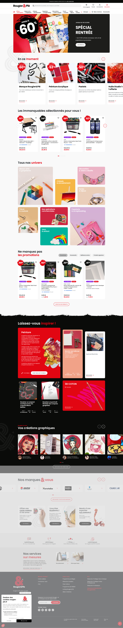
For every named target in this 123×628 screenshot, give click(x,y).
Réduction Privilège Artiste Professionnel (94, 582)
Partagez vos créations (61, 467)
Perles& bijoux (82, 190)
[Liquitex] (50, 488)
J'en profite (80, 44)
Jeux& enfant (45, 230)
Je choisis (26, 523)
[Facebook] (39, 610)
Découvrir (22, 101)
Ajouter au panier (29, 149)
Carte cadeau (42, 579)
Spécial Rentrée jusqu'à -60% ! (61, 1)
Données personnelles (84, 620)
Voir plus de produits (61, 304)
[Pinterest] (46, 610)
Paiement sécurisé (96, 620)
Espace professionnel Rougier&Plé (94, 589)
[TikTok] (53, 610)
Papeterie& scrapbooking (79, 210)
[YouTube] (42, 610)
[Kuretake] (28, 488)
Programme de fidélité (69, 587)
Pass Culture (66, 584)
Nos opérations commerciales (48, 210)
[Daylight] (73, 488)
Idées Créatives (67, 592)
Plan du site (106, 620)
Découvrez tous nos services (31, 568)
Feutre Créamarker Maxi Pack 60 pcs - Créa (28, 286)
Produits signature (99, 255)
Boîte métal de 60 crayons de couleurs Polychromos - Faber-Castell (72, 287)
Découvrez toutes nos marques (62, 499)
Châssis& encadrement (63, 182)
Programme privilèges (69, 579)
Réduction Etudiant (68, 581)
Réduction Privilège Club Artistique (97, 579)
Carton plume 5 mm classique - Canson (95, 286)
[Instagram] (49, 610)
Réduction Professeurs (93, 585)
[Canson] (95, 488)
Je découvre (85, 523)
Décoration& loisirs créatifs (86, 170)
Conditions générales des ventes (70, 620)
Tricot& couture (23, 210)
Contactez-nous (42, 581)
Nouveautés (73, 255)
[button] (100, 5)
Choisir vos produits (51, 296)
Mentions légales (17, 619)
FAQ (39, 584)
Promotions (63, 255)
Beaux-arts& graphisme (25, 170)
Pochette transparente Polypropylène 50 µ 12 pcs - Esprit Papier (49, 287)
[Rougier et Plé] (19, 582)
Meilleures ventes (85, 255)
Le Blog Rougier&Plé (68, 589)
